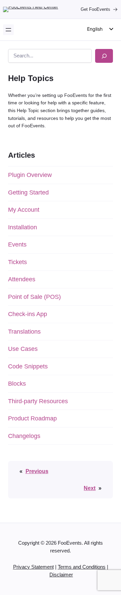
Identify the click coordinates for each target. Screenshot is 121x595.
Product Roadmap (32, 418)
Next (89, 488)
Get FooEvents (95, 9)
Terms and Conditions (82, 567)
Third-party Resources (38, 401)
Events (17, 244)
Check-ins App (27, 314)
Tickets (17, 262)
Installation (22, 227)
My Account (23, 209)
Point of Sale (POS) (34, 296)
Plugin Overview (30, 175)
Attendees (21, 279)
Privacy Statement (33, 567)
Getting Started (28, 192)
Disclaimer (61, 574)
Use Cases (23, 348)
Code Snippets (28, 366)
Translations (24, 331)
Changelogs (24, 436)
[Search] (104, 56)
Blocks (17, 383)
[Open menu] (8, 29)
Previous (37, 471)
